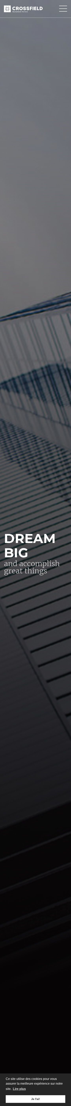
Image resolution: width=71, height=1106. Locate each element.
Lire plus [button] (19, 1089)
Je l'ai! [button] (35, 1099)
